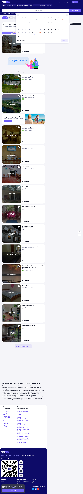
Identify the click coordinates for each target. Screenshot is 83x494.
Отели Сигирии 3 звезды (23, 436)
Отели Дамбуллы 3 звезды (21, 422)
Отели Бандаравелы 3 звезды (22, 431)
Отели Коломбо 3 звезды (23, 410)
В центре (5, 425)
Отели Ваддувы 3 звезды (23, 438)
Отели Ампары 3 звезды (22, 411)
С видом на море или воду (8, 419)
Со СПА (5, 422)
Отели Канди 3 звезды (22, 420)
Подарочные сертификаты (23, 481)
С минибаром (6, 423)
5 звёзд (5, 413)
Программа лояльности (22, 483)
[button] (21, 462)
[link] (8, 121)
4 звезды (5, 414)
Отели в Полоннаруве (8, 410)
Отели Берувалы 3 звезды (23, 418)
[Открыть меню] (80, 2)
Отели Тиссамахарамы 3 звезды (23, 434)
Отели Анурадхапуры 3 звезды (22, 443)
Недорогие (5, 426)
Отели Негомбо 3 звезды (23, 427)
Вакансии (3, 483)
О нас (2, 481)
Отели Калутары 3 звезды (23, 429)
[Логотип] (6, 2)
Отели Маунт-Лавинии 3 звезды (23, 440)
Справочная (51, 2)
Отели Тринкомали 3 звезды (22, 416)
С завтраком (6, 411)
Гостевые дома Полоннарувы (6, 417)
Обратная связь (35, 482)
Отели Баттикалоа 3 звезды (22, 413)
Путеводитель (59, 2)
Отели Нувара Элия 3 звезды (22, 425)
